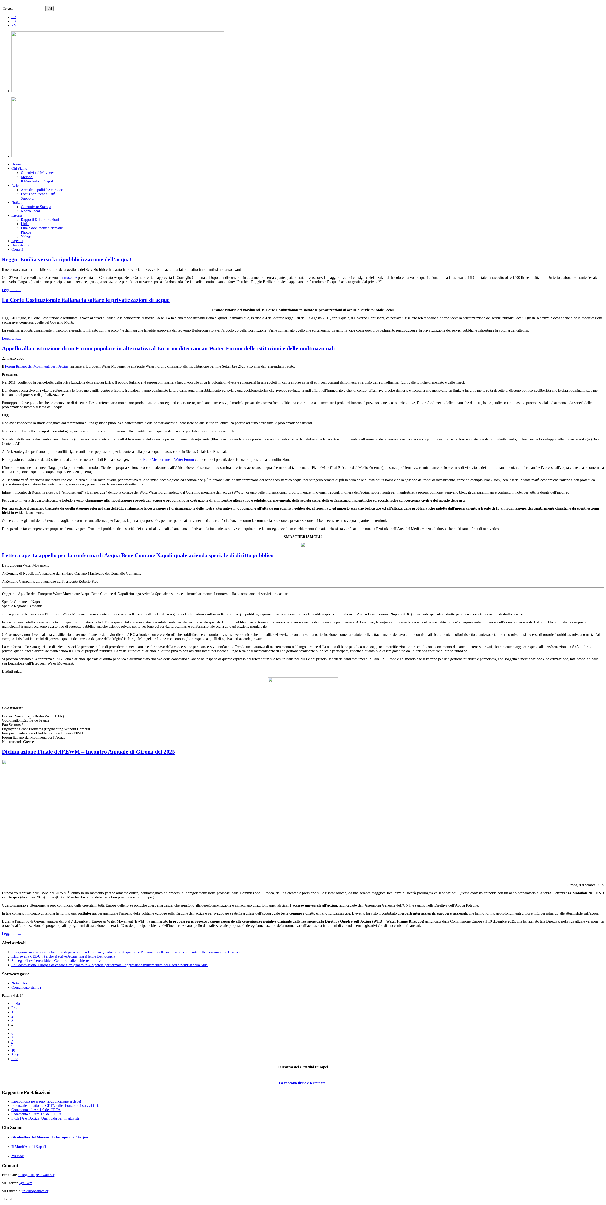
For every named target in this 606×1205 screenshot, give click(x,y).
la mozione (69, 278)
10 (13, 1050)
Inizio (15, 1003)
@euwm (25, 1183)
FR (13, 17)
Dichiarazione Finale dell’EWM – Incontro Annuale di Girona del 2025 (88, 752)
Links (25, 224)
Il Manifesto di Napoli (37, 181)
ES (13, 21)
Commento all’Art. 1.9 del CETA (36, 1114)
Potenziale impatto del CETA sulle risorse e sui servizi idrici (55, 1105)
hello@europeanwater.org (37, 1175)
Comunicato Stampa (36, 207)
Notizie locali (31, 211)
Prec (14, 1008)
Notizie (16, 202)
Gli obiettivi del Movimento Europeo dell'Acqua (49, 1137)
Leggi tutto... (11, 290)
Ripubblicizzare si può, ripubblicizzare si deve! (46, 1101)
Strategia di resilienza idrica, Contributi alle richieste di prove (56, 961)
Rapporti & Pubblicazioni (40, 220)
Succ (15, 1055)
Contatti (17, 249)
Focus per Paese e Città (38, 194)
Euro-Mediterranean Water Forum (168, 460)
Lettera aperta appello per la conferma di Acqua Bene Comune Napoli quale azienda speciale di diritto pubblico (138, 555)
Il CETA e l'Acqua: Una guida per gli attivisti (45, 1118)
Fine (14, 1059)
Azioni (16, 185)
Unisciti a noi (21, 245)
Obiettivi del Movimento (39, 173)
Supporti (27, 198)
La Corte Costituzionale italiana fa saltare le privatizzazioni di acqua (86, 300)
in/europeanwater (35, 1191)
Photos (26, 232)
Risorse (16, 215)
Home (16, 164)
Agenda (17, 241)
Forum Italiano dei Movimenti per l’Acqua (36, 366)
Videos (26, 237)
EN (14, 25)
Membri (27, 177)
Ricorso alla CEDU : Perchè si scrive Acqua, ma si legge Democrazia (63, 956)
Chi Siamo (19, 168)
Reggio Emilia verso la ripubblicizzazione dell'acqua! (67, 259)
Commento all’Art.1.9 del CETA (36, 1110)
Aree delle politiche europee (42, 190)
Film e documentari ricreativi (42, 228)
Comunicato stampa (26, 987)
